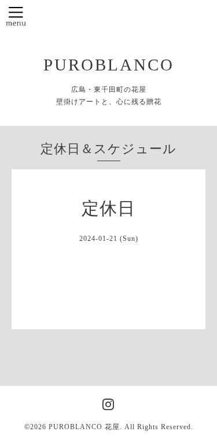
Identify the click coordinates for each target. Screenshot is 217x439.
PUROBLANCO (108, 64)
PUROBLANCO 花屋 (84, 427)
